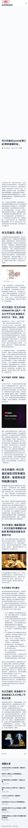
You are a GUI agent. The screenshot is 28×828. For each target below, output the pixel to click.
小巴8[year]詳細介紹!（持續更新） (11, 795)
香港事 (20, 148)
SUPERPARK (7, 5)
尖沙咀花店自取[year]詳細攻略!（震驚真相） (14, 767)
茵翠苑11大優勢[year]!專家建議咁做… (12, 774)
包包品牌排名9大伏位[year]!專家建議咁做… (13, 802)
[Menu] (25, 3)
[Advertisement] (14, 71)
